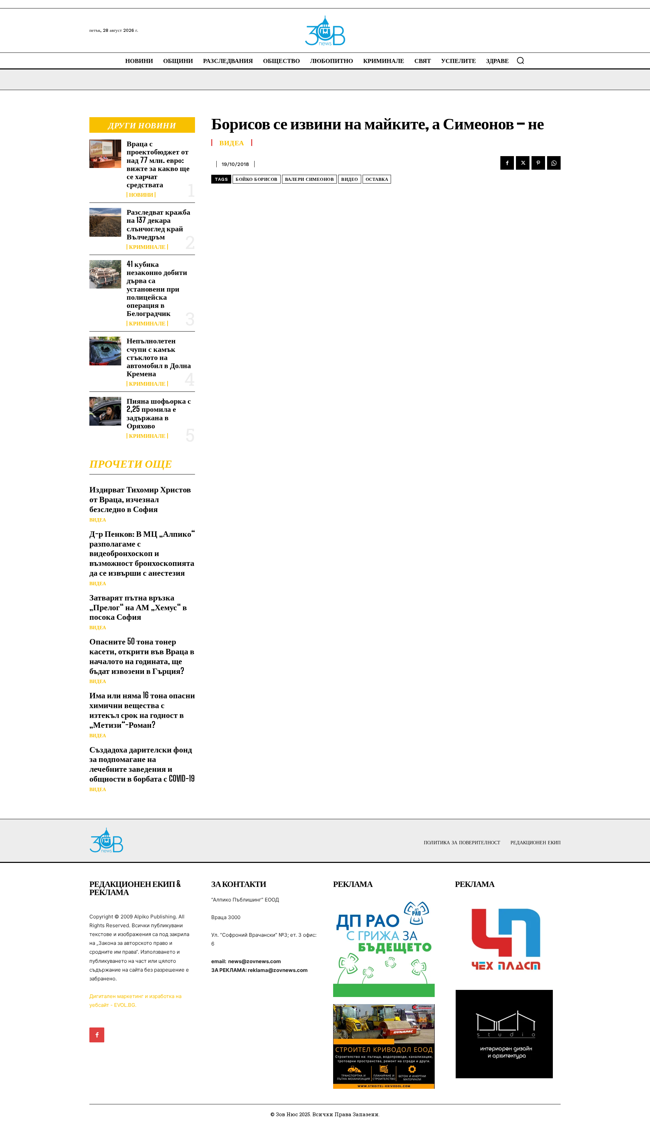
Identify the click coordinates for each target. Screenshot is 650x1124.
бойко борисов (257, 179)
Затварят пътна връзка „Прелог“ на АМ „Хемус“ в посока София (138, 607)
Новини (141, 194)
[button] (520, 60)
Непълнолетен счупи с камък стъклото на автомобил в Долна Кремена (159, 357)
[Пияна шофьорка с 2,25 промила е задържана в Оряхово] (105, 411)
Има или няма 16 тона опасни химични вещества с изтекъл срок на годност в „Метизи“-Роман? (142, 709)
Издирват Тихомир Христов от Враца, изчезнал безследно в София (140, 499)
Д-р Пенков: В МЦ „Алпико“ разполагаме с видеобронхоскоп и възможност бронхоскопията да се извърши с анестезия (142, 553)
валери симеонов (309, 179)
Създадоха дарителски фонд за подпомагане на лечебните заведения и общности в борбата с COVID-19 (142, 763)
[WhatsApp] (554, 163)
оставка (377, 179)
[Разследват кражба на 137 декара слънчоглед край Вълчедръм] (105, 222)
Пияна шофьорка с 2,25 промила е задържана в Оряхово (159, 413)
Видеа (97, 519)
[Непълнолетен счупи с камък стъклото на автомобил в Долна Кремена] (105, 351)
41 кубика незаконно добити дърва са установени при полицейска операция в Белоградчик (157, 288)
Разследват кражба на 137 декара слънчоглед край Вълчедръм (158, 224)
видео (349, 179)
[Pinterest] (538, 163)
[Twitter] (522, 163)
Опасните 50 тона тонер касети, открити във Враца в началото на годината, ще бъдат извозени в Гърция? (141, 655)
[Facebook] (507, 163)
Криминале (147, 247)
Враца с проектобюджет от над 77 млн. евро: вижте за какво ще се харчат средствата (158, 164)
